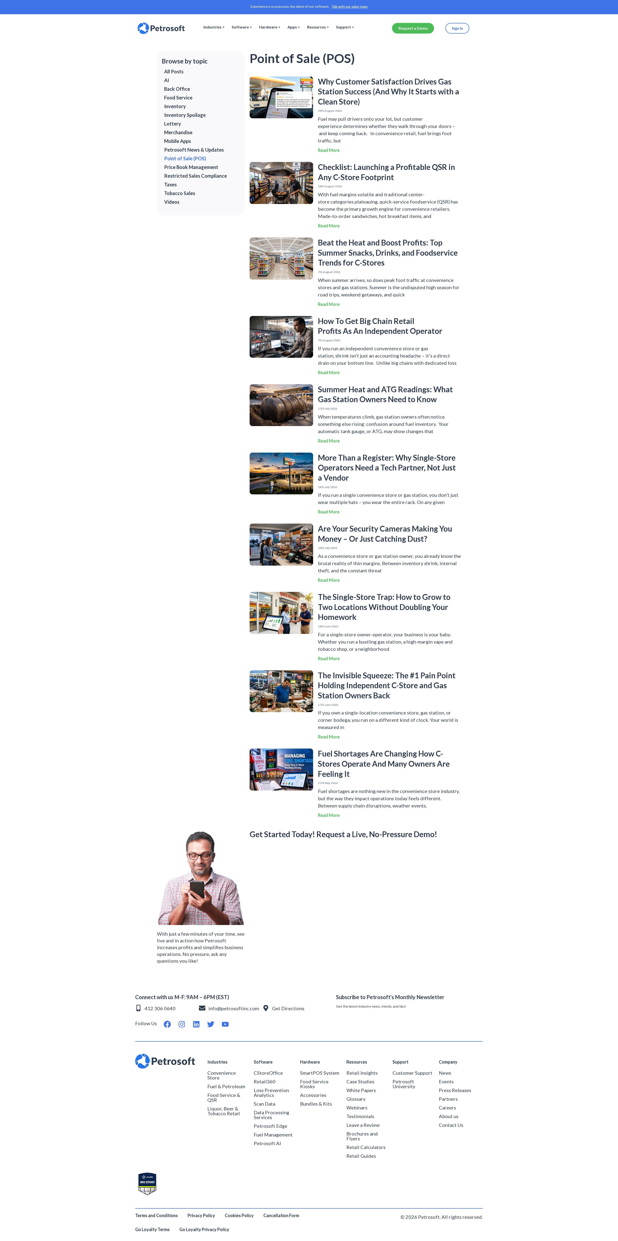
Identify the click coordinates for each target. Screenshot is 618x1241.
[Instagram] (182, 1024)
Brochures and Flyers (362, 1136)
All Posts (173, 71)
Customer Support (412, 1073)
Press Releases (455, 1090)
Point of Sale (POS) (185, 158)
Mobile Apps (177, 141)
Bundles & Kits (316, 1104)
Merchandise (178, 132)
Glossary (355, 1099)
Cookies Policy (239, 1215)
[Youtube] (225, 1024)
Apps (292, 27)
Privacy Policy (201, 1215)
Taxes (170, 184)
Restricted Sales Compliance (195, 176)
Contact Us (451, 1125)
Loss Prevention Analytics (271, 1092)
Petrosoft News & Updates (194, 150)
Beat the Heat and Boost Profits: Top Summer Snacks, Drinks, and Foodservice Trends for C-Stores (388, 252)
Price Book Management (191, 167)
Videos (171, 202)
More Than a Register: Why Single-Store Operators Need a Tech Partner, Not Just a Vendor (387, 467)
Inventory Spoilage (185, 115)
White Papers (361, 1090)
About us (448, 1116)
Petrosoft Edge (270, 1126)
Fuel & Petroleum (226, 1086)
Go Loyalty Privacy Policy (204, 1229)
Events (446, 1081)
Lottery (172, 123)
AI (166, 80)
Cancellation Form (281, 1215)
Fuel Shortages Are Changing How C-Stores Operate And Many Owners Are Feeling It (384, 763)
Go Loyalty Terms (152, 1229)
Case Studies (360, 1081)
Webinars (356, 1107)
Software (240, 27)
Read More (329, 150)
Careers (447, 1107)
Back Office (177, 89)
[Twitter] (211, 1024)
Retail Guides (361, 1156)
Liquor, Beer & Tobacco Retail (223, 1111)
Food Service (178, 97)
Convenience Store (221, 1075)
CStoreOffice (268, 1073)
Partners (448, 1099)
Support (343, 27)
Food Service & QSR (223, 1097)
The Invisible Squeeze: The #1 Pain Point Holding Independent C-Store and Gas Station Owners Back (387, 685)
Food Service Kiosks (314, 1084)
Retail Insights (362, 1073)
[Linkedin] (196, 1024)
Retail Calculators (366, 1147)
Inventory (175, 106)
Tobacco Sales (179, 193)
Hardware (268, 27)
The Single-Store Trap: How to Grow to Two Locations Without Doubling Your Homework (384, 607)
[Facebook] (167, 1024)
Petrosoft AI (267, 1143)
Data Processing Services (271, 1114)
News (445, 1073)
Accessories (313, 1095)
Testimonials (360, 1116)
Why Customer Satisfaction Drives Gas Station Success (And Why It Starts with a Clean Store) (388, 91)
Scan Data (264, 1104)
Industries (213, 27)
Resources (316, 27)
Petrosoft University (404, 1084)
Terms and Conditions (156, 1215)
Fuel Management (273, 1134)
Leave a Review (362, 1125)
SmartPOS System (319, 1073)
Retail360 (264, 1081)
